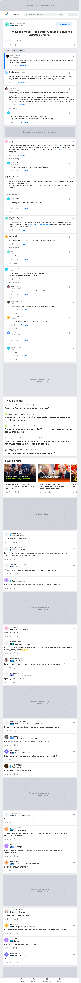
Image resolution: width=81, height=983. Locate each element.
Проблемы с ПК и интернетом (27, 864)
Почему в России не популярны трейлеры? (27, 408)
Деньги (17, 661)
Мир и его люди (21, 405)
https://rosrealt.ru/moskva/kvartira (39, 224)
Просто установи (22, 675)
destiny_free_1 (12, 450)
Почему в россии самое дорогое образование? (30, 453)
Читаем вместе (20, 830)
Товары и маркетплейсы (24, 927)
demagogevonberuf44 (14, 438)
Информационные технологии (27, 738)
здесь (61, 149)
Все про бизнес (21, 26)
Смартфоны (18, 567)
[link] (20, 479)
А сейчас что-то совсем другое (27, 724)
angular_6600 (12, 414)
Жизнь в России (22, 426)
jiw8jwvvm (11, 405)
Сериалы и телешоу (23, 644)
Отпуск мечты (21, 414)
